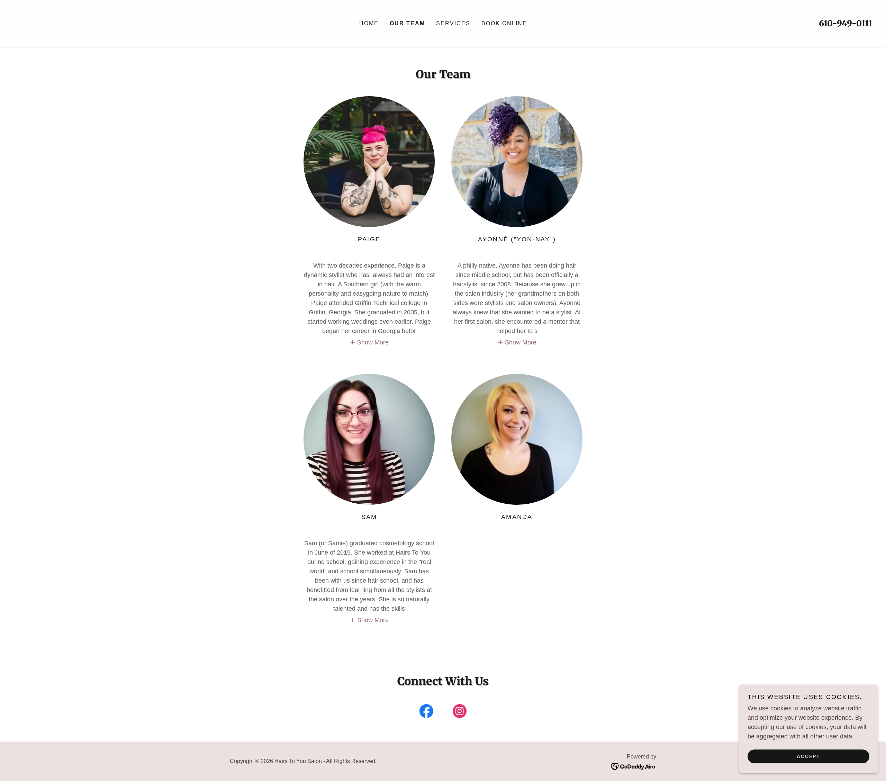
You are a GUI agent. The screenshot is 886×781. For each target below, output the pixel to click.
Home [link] (369, 23)
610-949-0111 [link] (845, 23)
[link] (54, 23)
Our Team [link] (407, 23)
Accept (808, 756)
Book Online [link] (504, 23)
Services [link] (453, 23)
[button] (369, 342)
